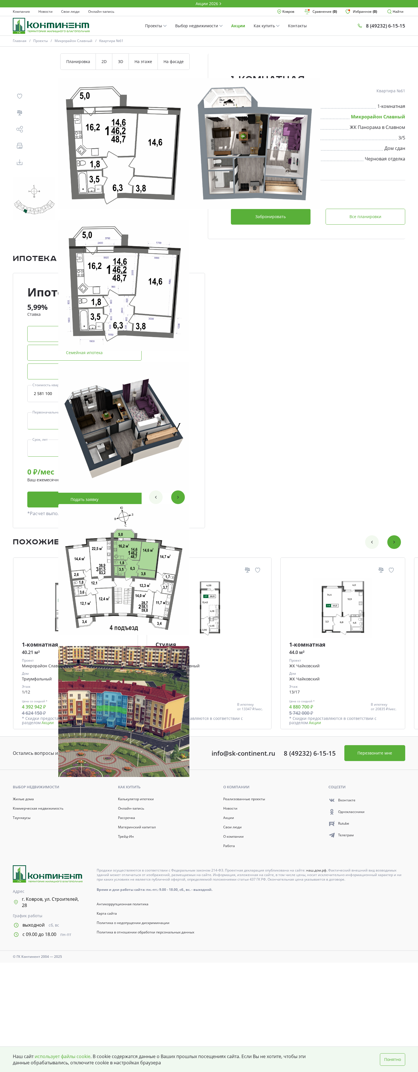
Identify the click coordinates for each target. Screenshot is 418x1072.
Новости (45, 11)
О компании (233, 836)
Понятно (392, 1059)
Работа (229, 846)
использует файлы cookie (62, 1056)
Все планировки (365, 216)
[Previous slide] (156, 497)
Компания (21, 11)
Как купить (265, 25)
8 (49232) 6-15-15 (310, 753)
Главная (19, 40)
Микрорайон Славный (73, 40)
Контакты (297, 25)
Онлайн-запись (101, 11)
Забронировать (270, 216)
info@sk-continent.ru (243, 753)
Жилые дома (23, 799)
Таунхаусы (21, 818)
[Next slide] (178, 497)
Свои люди (70, 11)
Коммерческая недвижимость (38, 808)
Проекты (154, 25)
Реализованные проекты (244, 799)
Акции (238, 25)
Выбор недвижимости (197, 25)
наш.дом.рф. (317, 870)
